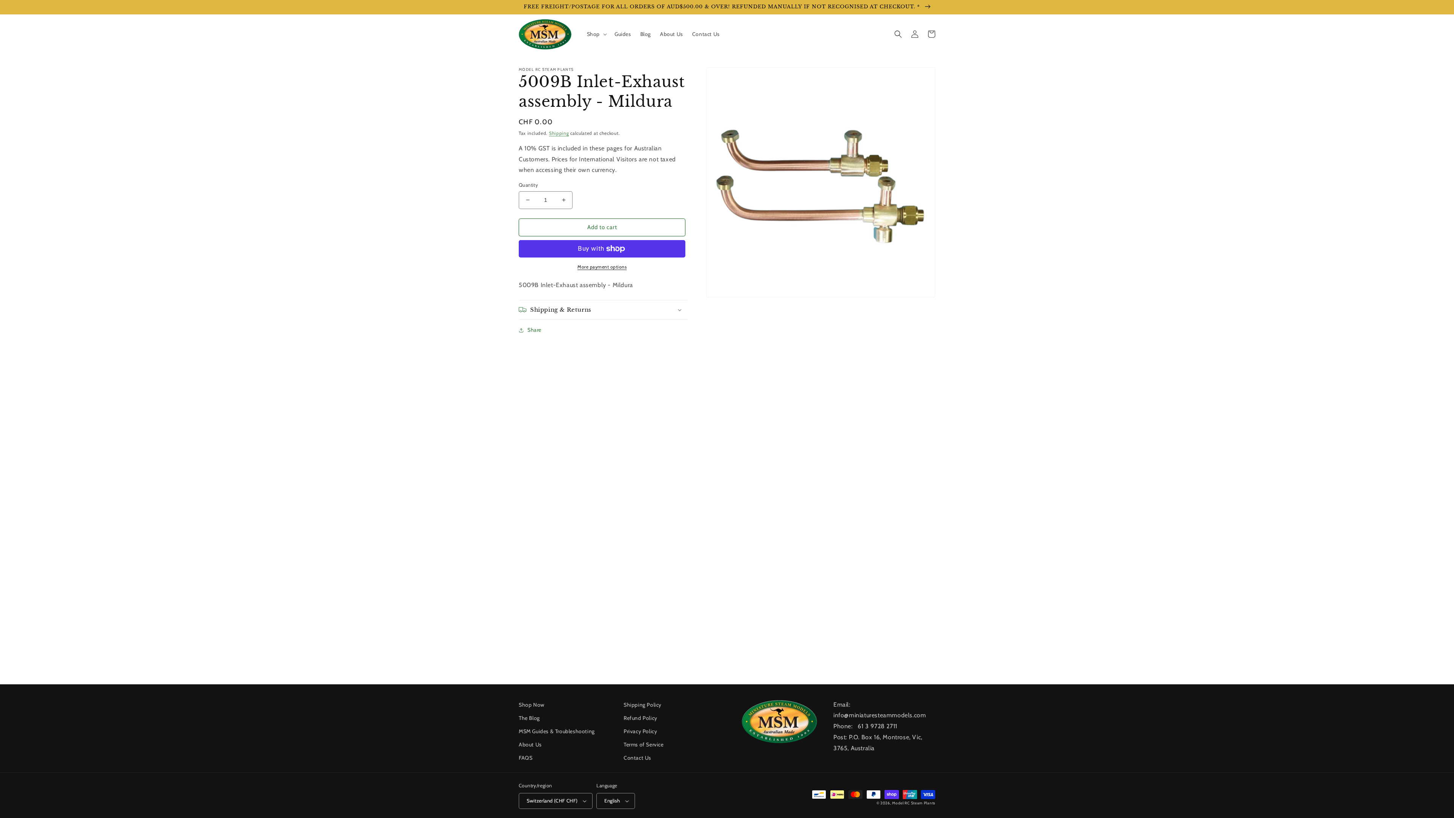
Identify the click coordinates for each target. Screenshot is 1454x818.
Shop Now (531, 704)
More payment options (602, 267)
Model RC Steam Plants (913, 803)
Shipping (559, 133)
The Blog (529, 718)
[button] (596, 34)
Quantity (528, 185)
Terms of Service (644, 744)
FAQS (525, 757)
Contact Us (637, 757)
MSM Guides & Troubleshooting (557, 731)
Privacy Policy (640, 731)
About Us (530, 744)
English (612, 801)
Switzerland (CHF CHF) (552, 801)
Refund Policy (640, 718)
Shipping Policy (642, 704)
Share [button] (534, 329)
